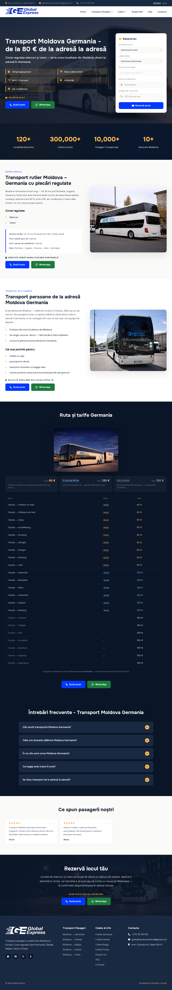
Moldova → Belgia (72, 944)
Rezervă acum (142, 105)
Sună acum (19, 104)
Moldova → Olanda (72, 939)
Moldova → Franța (72, 949)
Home (83, 11)
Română (157, 3)
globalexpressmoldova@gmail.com (57, 3)
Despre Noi (137, 11)
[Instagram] (23, 956)
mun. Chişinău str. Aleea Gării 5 (146, 944)
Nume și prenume (127, 79)
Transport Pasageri (100, 11)
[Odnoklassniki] (30, 956)
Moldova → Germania (74, 934)
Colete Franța (102, 949)
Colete (121, 11)
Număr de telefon (128, 91)
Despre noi (101, 954)
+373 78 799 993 (87, 3)
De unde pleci (125, 45)
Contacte (162, 11)
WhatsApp (44, 104)
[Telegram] (8, 956)
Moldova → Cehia (71, 954)
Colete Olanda (102, 939)
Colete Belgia (102, 944)
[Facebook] (15, 956)
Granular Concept (159, 983)
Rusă (164, 3)
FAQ (150, 11)
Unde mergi (124, 56)
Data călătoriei (127, 67)
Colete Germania (103, 934)
